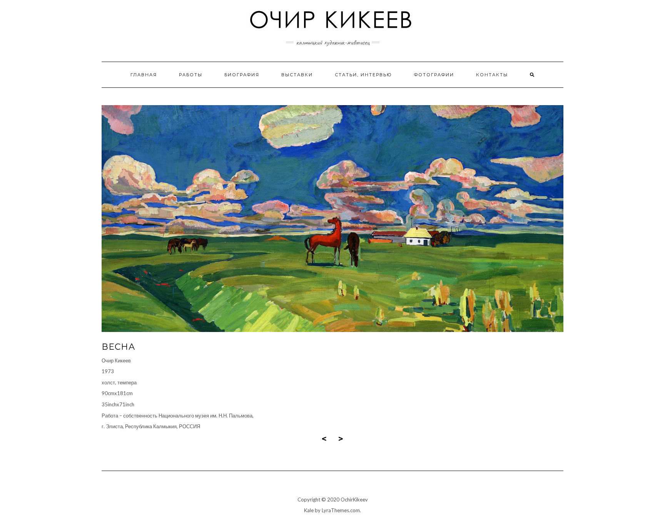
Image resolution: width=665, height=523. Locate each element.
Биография (241, 74)
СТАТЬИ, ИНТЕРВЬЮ (363, 74)
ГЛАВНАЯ (143, 74)
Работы (190, 74)
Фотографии (434, 74)
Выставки (297, 74)
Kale (309, 510)
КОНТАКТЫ (492, 74)
